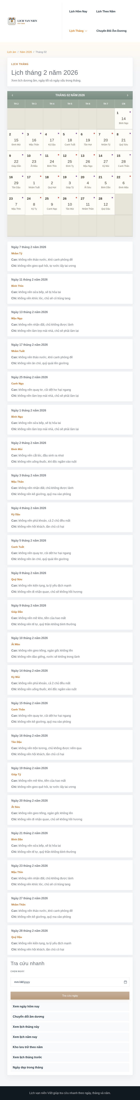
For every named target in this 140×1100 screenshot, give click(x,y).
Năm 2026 (26, 51)
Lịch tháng (76, 30)
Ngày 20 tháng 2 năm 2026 (29, 800)
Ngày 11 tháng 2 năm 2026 (29, 279)
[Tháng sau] (127, 95)
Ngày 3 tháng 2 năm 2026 (28, 475)
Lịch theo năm (105, 11)
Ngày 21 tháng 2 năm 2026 (29, 833)
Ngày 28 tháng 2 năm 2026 (29, 930)
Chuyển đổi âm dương (111, 30)
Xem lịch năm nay (25, 1036)
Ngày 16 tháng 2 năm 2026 (29, 735)
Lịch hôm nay (78, 11)
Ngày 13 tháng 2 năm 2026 (29, 312)
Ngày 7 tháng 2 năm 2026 (28, 247)
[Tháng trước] (12, 95)
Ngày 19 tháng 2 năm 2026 (29, 768)
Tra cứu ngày (70, 995)
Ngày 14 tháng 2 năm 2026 (29, 670)
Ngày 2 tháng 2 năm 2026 (28, 442)
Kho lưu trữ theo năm (28, 1047)
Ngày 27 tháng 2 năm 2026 (29, 898)
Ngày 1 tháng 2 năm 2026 (28, 410)
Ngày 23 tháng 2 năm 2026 (29, 865)
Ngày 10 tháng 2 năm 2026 (29, 638)
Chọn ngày (17, 971)
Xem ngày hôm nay (26, 1006)
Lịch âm (11, 51)
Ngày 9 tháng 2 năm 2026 (28, 605)
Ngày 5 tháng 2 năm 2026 (28, 540)
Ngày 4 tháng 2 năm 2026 (28, 508)
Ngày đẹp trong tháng (28, 1067)
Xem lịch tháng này (26, 1026)
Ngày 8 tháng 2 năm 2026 (28, 573)
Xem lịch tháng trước (27, 1057)
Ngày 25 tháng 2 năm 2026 (29, 377)
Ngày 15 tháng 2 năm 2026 (29, 703)
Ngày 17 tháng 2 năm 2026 (29, 344)
